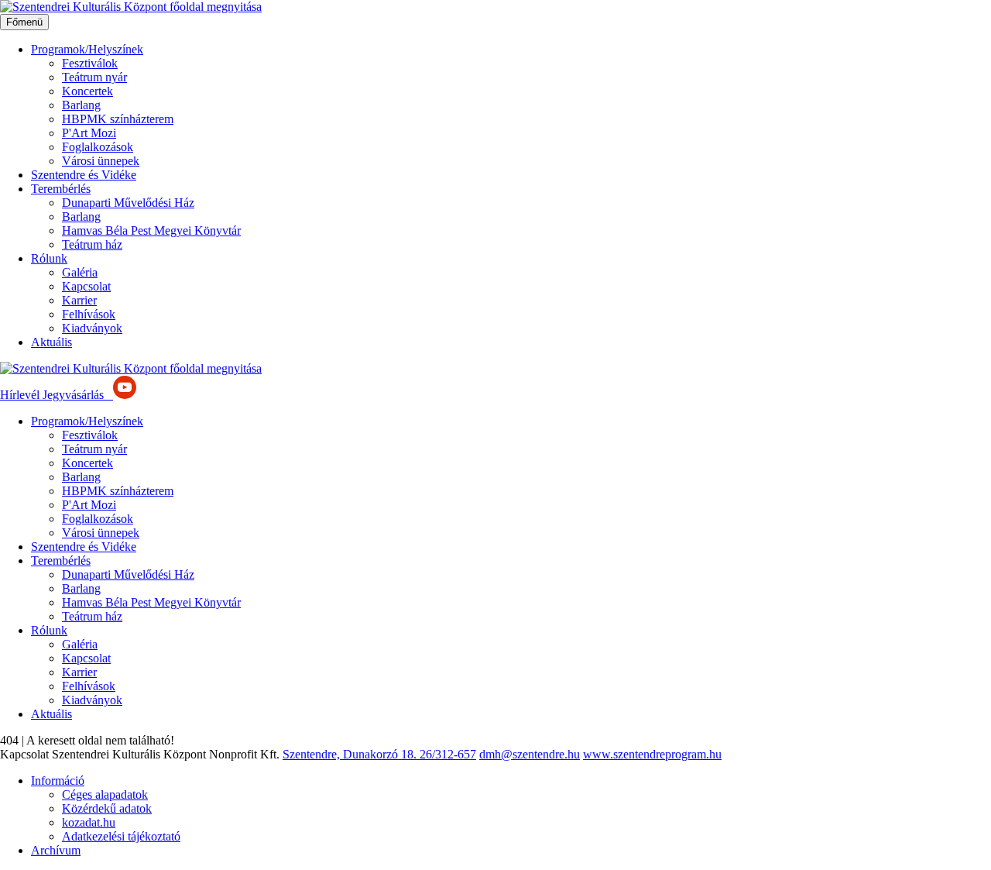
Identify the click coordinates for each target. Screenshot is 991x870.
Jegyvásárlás (75, 394)
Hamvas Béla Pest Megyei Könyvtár (151, 230)
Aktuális (51, 342)
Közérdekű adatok (107, 808)
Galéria (80, 272)
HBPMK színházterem (117, 119)
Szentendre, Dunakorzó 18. (351, 754)
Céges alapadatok (105, 794)
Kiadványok (92, 328)
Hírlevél (21, 394)
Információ (57, 780)
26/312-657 (448, 754)
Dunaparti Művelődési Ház (128, 202)
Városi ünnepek (100, 160)
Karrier (79, 300)
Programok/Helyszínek (87, 49)
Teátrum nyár (94, 77)
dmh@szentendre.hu (529, 754)
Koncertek (87, 91)
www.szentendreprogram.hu (652, 754)
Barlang (81, 105)
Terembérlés (61, 188)
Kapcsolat (86, 286)
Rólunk (49, 258)
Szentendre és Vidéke (83, 174)
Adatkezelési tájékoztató (121, 836)
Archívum (56, 850)
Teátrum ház (92, 244)
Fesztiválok (90, 63)
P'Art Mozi (89, 132)
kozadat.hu (88, 822)
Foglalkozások (97, 146)
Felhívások (88, 314)
